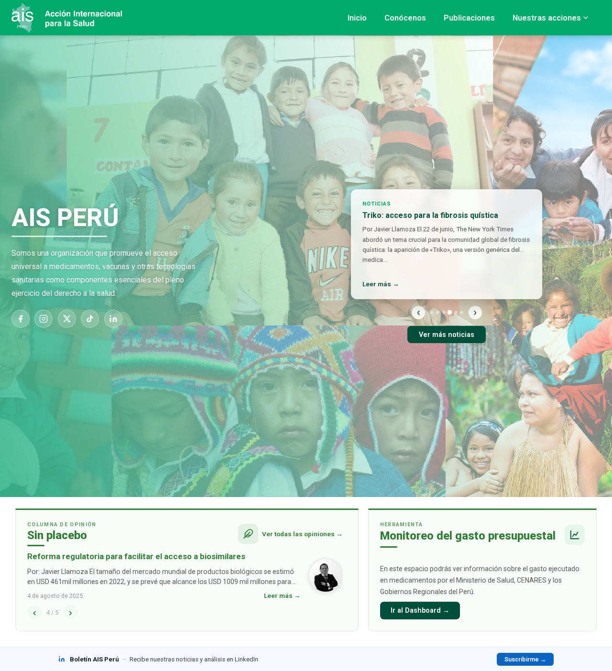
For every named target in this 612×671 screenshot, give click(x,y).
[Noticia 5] (456, 312)
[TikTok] (90, 319)
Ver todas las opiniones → (302, 534)
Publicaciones (469, 17)
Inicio (357, 17)
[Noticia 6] (461, 312)
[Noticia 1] (431, 312)
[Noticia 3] (444, 312)
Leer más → (380, 284)
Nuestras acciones (547, 17)
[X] (67, 319)
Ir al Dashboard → (420, 610)
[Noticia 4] (450, 312)
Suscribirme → (525, 659)
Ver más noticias (446, 335)
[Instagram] (43, 319)
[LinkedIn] (113, 319)
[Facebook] (20, 319)
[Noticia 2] (437, 312)
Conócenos (405, 17)
